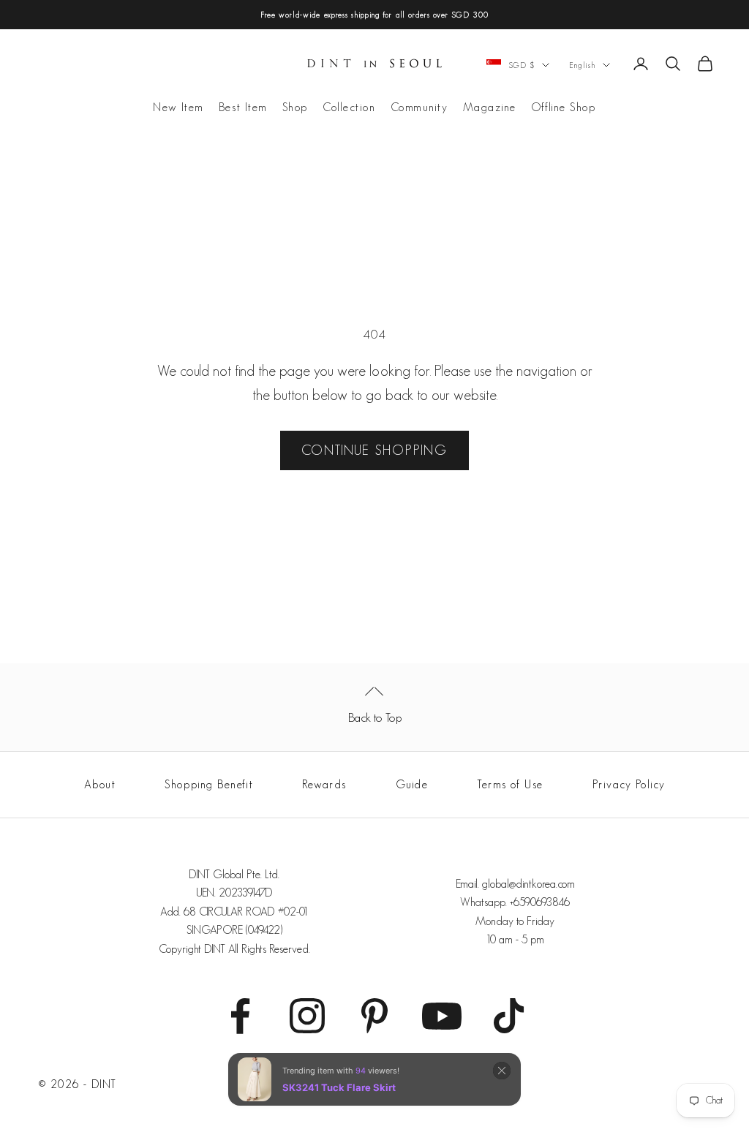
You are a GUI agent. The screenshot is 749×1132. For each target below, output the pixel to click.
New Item (178, 107)
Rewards (324, 784)
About (100, 784)
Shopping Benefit (209, 784)
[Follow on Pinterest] (374, 1016)
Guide (412, 784)
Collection (349, 107)
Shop (295, 107)
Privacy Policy (629, 784)
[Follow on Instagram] (307, 1016)
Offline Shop (563, 107)
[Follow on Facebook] (240, 1016)
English (582, 65)
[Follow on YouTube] (442, 1016)
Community (419, 107)
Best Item (243, 107)
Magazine (489, 107)
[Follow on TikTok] (509, 1016)
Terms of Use (510, 784)
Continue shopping (374, 450)
